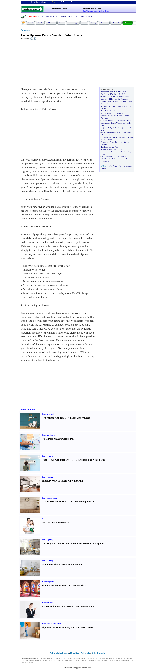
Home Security (47, 561)
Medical (51, 23)
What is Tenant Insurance (55, 522)
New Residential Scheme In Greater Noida (64, 585)
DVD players (59, 660)
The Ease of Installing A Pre (111, 96)
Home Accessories (48, 414)
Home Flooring (47, 477)
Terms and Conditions (84, 668)
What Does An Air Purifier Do (57, 438)
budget (106, 658)
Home (84, 23)
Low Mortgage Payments (83, 16)
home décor (119, 658)
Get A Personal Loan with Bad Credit (96, 11)
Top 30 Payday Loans (46, 16)
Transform (81, 660)
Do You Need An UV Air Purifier (112, 94)
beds (52, 660)
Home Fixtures (47, 456)
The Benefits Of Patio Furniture (112, 149)
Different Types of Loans (92, 8)
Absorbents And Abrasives (123, 120)
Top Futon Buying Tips (109, 147)
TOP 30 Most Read (59, 9)
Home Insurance (48, 519)
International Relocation (51, 624)
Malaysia (73, 2)
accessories (78, 658)
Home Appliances (48, 435)
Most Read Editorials (80, 653)
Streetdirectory (72, 668)
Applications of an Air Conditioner (113, 156)
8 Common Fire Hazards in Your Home (62, 564)
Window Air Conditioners (55, 459)
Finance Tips (32, 16)
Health (40, 23)
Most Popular (28, 409)
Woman (127, 23)
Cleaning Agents (107, 120)
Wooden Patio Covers (67, 35)
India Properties (48, 582)
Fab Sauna (125, 96)
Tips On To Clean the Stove (111, 111)
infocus (26, 38)
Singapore (55, 2)
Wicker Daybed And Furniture (112, 113)
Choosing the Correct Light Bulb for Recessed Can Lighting (73, 543)
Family (93, 23)
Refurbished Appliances (54, 418)
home (89, 658)
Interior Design (48, 603)
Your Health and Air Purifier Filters (113, 92)
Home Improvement (49, 498)
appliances (129, 658)
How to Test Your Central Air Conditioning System (68, 501)
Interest (116, 23)
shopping (32, 660)
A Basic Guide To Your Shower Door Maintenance (68, 606)
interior (90, 660)
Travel (30, 23)
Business (104, 23)
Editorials (25, 30)
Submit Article (98, 653)
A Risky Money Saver (79, 418)
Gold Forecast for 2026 (63, 16)
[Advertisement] (46, 64)
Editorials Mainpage (59, 653)
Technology (73, 23)
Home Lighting (47, 540)
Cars (61, 23)
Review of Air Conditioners (110, 152)
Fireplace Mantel (107, 101)
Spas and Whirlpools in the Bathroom (114, 99)
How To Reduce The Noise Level (88, 459)
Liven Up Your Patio (35, 35)
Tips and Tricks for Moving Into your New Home (67, 627)
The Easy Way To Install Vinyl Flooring (62, 480)
